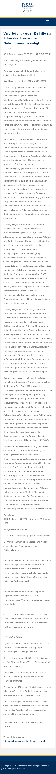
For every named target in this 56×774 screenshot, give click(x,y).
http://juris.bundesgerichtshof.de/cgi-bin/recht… (25, 741)
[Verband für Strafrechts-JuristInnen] (28, 7)
